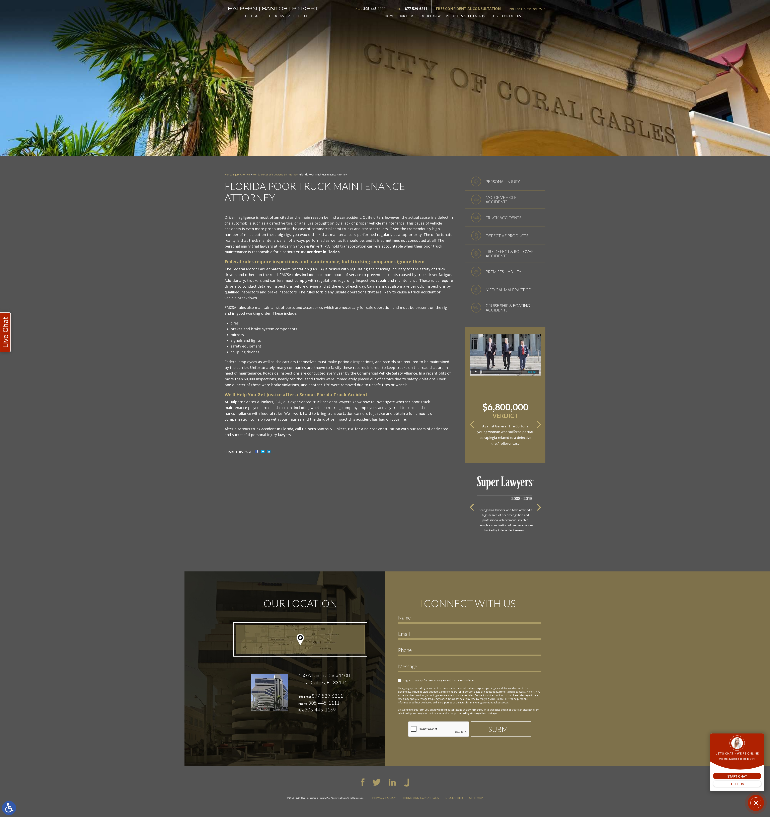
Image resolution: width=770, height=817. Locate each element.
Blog (493, 16)
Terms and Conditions (420, 798)
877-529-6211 (416, 8)
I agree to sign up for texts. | (439, 680)
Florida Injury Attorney (237, 174)
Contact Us (511, 16)
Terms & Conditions (463, 680)
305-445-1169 (320, 709)
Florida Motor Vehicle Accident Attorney (275, 174)
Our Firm (405, 16)
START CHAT (737, 776)
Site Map (476, 798)
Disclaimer (454, 798)
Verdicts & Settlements (465, 16)
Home (389, 16)
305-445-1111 (374, 8)
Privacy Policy (442, 680)
